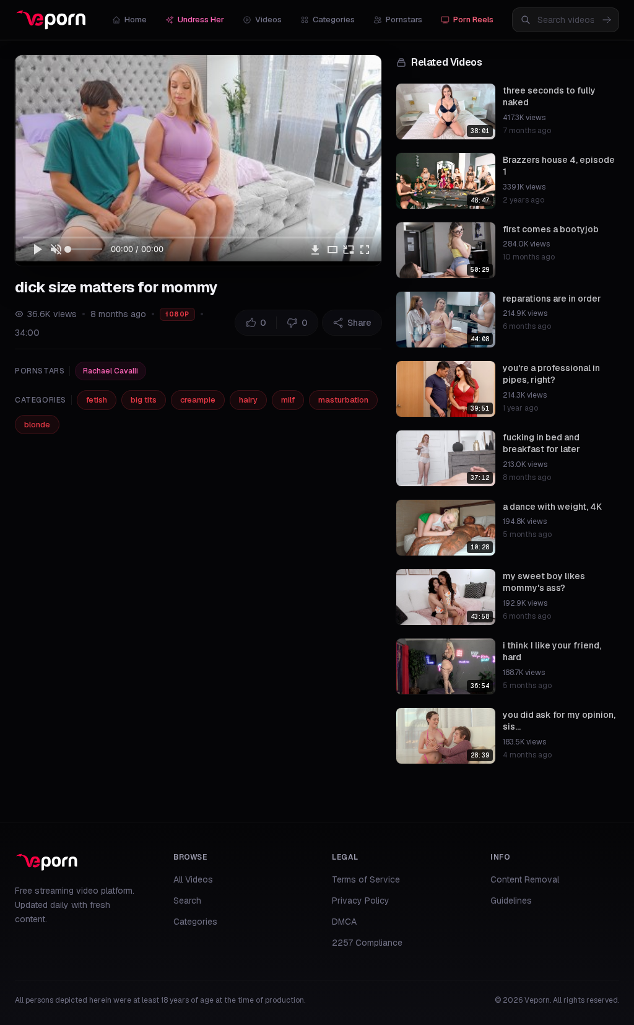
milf (288, 400)
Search (187, 900)
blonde (37, 424)
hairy (248, 400)
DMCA (344, 921)
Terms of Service (366, 879)
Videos (268, 19)
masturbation (343, 400)
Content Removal (524, 879)
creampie (197, 400)
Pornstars (404, 19)
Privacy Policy (360, 900)
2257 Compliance (367, 942)
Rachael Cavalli (110, 371)
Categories (334, 19)
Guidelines (511, 900)
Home (135, 19)
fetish (96, 400)
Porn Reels (473, 19)
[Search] (606, 19)
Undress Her (201, 19)
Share (359, 322)
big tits (144, 400)
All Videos (193, 879)
